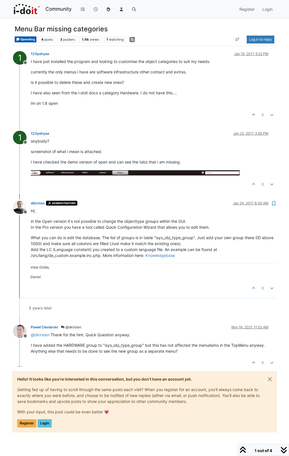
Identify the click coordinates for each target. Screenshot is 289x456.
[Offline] (22, 206)
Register (27, 423)
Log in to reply (260, 39)
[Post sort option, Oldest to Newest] (237, 39)
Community (58, 9)
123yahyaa (40, 54)
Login (44, 423)
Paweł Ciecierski (44, 327)
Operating (27, 39)
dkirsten (38, 203)
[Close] (269, 379)
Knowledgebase (160, 255)
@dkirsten (73, 327)
